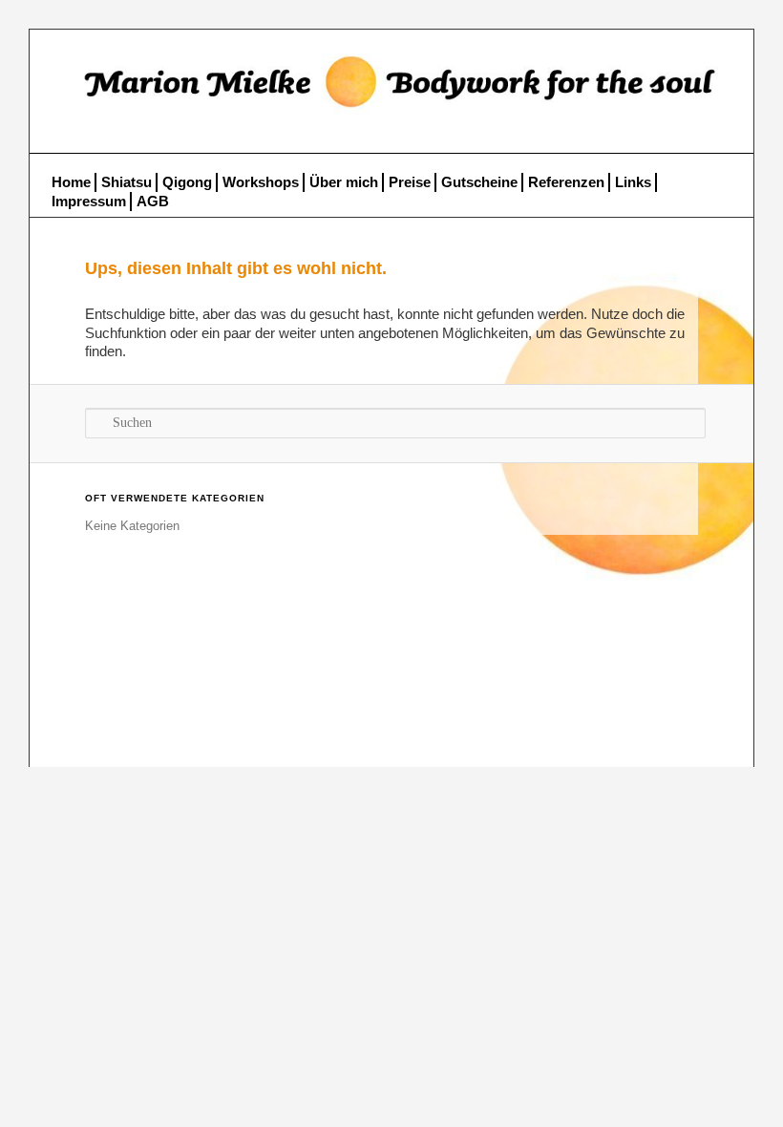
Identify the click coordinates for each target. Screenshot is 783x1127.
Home (71, 182)
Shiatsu (126, 182)
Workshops (260, 182)
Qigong (187, 182)
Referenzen (566, 182)
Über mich (343, 182)
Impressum (89, 201)
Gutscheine (479, 182)
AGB (153, 201)
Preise (410, 182)
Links (633, 182)
